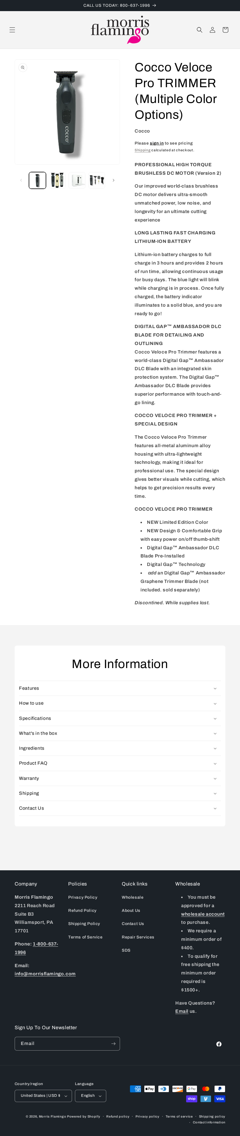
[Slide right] (113, 180)
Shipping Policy (84, 924)
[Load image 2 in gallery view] (57, 180)
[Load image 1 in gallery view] (37, 180)
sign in (157, 143)
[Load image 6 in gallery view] (96, 180)
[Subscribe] (113, 1044)
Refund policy (117, 1116)
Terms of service (179, 1116)
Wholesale (132, 897)
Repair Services (138, 937)
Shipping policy (212, 1116)
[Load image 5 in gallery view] (76, 180)
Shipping (143, 150)
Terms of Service (85, 937)
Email (181, 1011)
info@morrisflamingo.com (45, 973)
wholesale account (202, 914)
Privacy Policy (82, 897)
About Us (131, 910)
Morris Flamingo (52, 1116)
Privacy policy (148, 1116)
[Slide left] (21, 180)
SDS (126, 950)
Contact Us (133, 924)
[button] (12, 29)
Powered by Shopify (83, 1116)
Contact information (209, 1122)
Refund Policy (82, 910)
